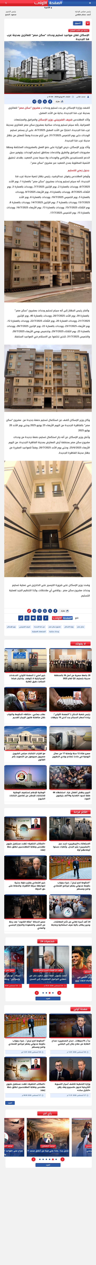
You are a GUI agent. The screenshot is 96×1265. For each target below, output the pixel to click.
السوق (78, 23)
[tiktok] (20, 617)
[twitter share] (45, 102)
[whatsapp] (29, 611)
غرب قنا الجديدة (39, 626)
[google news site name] (45, 617)
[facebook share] (50, 102)
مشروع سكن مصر (55, 626)
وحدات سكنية (54, 631)
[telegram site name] (33, 617)
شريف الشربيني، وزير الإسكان (55, 119)
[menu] (90, 2)
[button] (59, 993)
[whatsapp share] (40, 102)
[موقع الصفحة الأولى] (48, 3)
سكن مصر (80, 626)
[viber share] (34, 102)
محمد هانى (81, 96)
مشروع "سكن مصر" (29, 108)
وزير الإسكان (11, 626)
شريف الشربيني (24, 626)
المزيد (48, 998)
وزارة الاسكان (68, 626)
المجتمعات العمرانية (39, 631)
